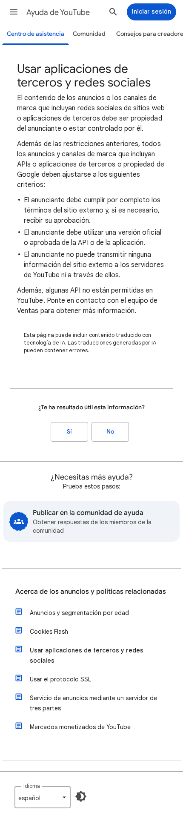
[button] (13, 12)
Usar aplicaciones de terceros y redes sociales (86, 655)
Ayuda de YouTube (58, 12)
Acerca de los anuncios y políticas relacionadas (90, 591)
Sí (69, 431)
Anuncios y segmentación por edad (79, 613)
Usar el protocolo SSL (60, 679)
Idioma (31, 786)
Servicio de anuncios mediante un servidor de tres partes (93, 703)
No (110, 431)
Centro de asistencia (35, 33)
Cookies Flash (49, 631)
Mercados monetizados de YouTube (80, 727)
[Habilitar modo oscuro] (81, 796)
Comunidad (89, 33)
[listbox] (42, 797)
